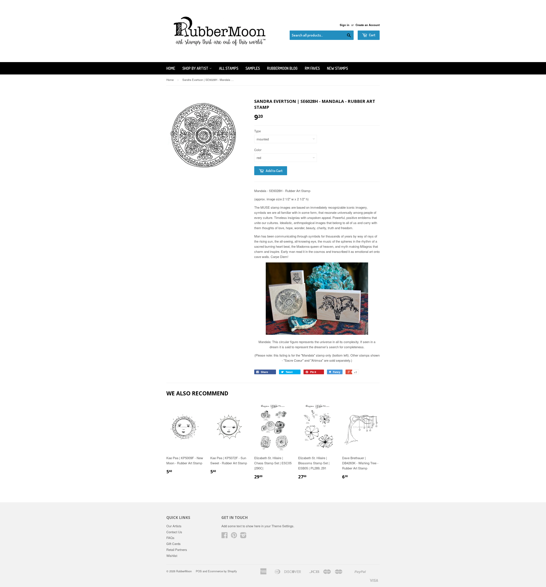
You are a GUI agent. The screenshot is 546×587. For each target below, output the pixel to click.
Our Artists (174, 526)
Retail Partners (176, 549)
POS (199, 571)
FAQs (170, 537)
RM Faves (312, 68)
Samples (252, 68)
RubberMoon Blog (282, 68)
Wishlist (171, 555)
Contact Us (174, 532)
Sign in (344, 25)
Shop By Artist (195, 68)
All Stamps (228, 68)
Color (257, 150)
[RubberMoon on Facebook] (224, 536)
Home (170, 68)
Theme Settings (282, 526)
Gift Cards (173, 543)
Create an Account (368, 25)
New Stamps (337, 68)
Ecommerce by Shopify (222, 571)
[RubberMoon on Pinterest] (234, 536)
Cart (371, 35)
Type (257, 131)
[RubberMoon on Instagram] (243, 536)
